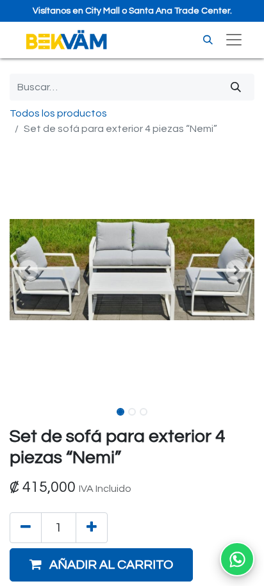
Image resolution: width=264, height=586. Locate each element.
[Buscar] (208, 40)
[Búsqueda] (235, 87)
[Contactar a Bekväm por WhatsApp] (237, 559)
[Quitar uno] (26, 527)
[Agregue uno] (92, 527)
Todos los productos (58, 113)
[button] (28, 269)
